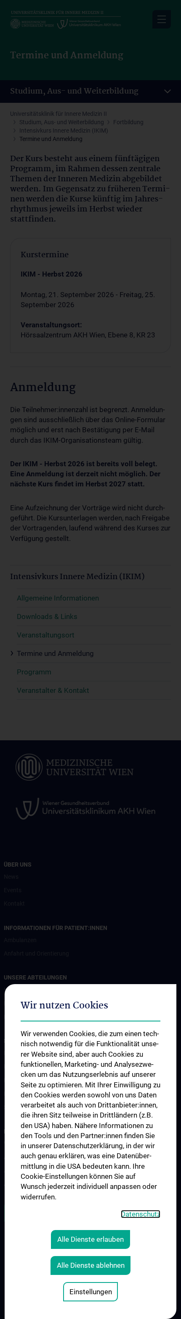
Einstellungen (90, 1292)
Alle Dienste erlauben (90, 1239)
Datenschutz (140, 1214)
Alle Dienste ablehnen (91, 1265)
